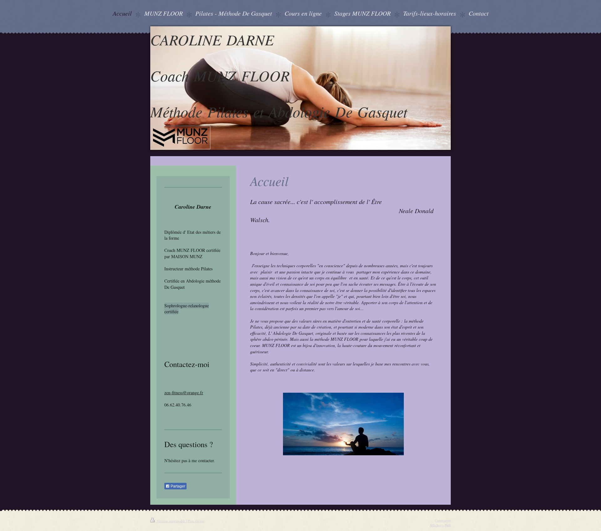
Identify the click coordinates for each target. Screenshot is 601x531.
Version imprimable (171, 520)
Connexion (443, 520)
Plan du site (196, 520)
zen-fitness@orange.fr (183, 393)
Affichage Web (440, 525)
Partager (177, 486)
